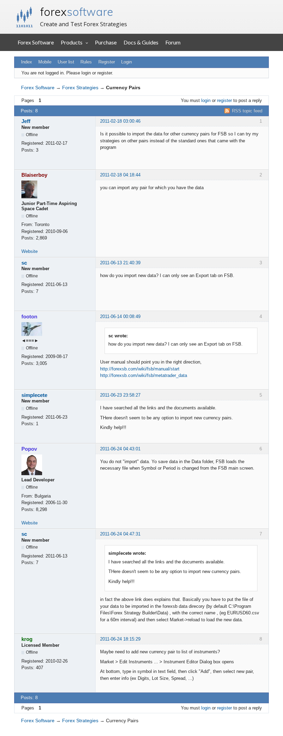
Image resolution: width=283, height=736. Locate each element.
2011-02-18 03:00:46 (120, 121)
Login (126, 61)
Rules (86, 61)
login (206, 100)
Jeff (25, 121)
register (224, 100)
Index (26, 61)
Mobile (44, 61)
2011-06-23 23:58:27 (120, 395)
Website (29, 251)
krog (26, 639)
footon (29, 316)
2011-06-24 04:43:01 (120, 448)
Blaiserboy (34, 175)
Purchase (106, 42)
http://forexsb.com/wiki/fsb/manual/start (139, 368)
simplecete (34, 395)
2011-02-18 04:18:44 (120, 174)
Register (106, 61)
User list (66, 61)
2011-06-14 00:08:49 (120, 316)
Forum (172, 42)
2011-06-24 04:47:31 (120, 533)
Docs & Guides (141, 42)
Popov (29, 449)
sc (24, 263)
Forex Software (36, 42)
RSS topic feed (247, 110)
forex (76, 12)
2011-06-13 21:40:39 (120, 262)
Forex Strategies (80, 87)
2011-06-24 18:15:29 (120, 639)
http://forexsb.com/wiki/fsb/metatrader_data (143, 375)
